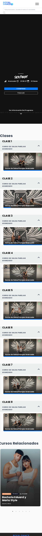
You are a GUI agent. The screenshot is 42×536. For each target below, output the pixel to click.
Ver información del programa (21, 110)
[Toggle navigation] (37, 4)
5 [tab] (26, 511)
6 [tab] (29, 511)
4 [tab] (23, 511)
